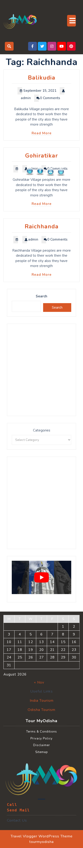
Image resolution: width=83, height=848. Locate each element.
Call (12, 804)
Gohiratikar (41, 156)
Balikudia (41, 78)
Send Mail (18, 810)
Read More (42, 133)
